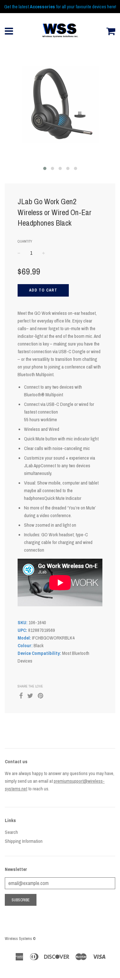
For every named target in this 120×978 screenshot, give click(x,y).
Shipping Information (24, 841)
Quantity (25, 241)
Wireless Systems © (20, 938)
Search (11, 832)
